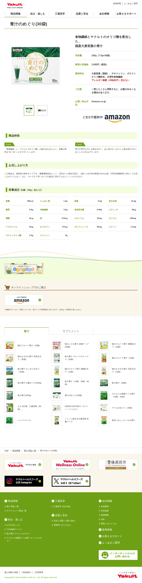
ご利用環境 (38, 572)
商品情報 (16, 13)
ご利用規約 (26, 572)
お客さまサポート (126, 13)
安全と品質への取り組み (64, 521)
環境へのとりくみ (108, 523)
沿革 (103, 519)
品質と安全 (82, 13)
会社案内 (105, 506)
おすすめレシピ (13, 525)
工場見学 (60, 13)
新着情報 (117, 3)
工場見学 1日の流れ (62, 506)
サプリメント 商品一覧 (16, 511)
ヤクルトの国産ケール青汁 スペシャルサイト (24, 539)
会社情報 (104, 13)
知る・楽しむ (37, 13)
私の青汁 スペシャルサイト (18, 533)
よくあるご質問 (131, 3)
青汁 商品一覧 (30, 450)
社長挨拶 (105, 511)
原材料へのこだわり (62, 525)
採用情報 (105, 515)
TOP (6, 450)
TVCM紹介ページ (14, 529)
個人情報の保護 (11, 572)
